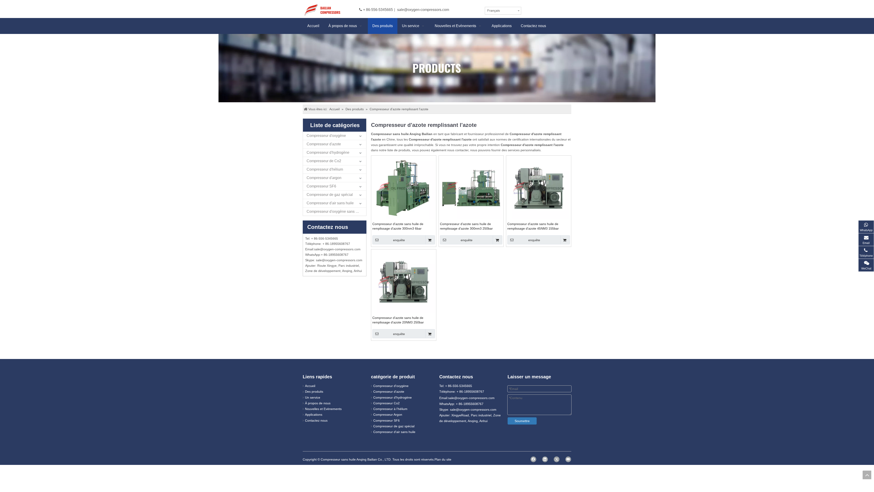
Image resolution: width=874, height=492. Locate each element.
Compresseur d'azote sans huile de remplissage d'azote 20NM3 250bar (398, 320)
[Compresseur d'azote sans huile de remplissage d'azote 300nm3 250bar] (471, 188)
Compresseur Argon (387, 414)
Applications (313, 414)
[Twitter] (556, 459)
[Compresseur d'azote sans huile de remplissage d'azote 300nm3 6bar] (403, 188)
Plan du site (442, 459)
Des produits (314, 391)
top (867, 475)
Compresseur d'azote (324, 144)
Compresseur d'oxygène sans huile (335, 211)
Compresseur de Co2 (324, 161)
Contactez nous (316, 420)
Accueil (310, 386)
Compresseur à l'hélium (390, 409)
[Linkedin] (545, 459)
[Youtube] (568, 459)
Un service (312, 397)
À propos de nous (317, 403)
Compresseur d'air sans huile (330, 203)
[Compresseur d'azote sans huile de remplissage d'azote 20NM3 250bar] (403, 281)
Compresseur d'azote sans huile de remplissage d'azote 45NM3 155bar (533, 226)
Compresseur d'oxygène (326, 136)
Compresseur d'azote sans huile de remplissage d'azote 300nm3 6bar (397, 226)
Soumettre (522, 421)
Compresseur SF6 (321, 186)
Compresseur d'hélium (325, 169)
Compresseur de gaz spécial (330, 195)
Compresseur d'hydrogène (328, 152)
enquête (399, 240)
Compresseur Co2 (386, 403)
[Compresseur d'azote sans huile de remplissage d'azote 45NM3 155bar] (538, 188)
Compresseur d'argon (324, 178)
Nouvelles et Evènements (323, 409)
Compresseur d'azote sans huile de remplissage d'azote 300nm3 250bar (466, 226)
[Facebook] (533, 459)
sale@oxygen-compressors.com (423, 10)
